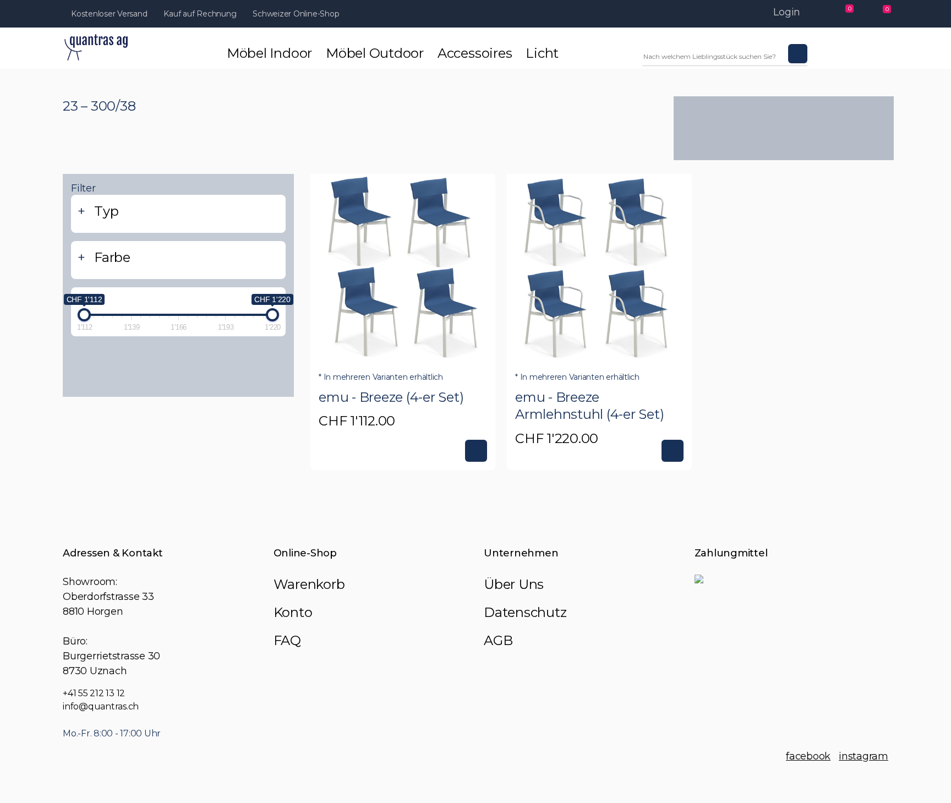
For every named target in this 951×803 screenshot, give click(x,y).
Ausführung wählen (476, 451)
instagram (863, 756)
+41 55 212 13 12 (94, 693)
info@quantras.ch (101, 706)
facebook (808, 756)
